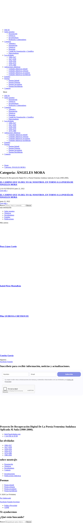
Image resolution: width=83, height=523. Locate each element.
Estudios (7, 77)
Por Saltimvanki (5, 498)
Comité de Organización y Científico (21, 51)
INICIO (7, 30)
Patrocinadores (14, 53)
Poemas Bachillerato (16, 86)
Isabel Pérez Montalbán (10, 286)
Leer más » (4, 190)
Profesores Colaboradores (17, 40)
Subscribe (69, 374)
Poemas (7, 78)
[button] (41, 92)
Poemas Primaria (14, 82)
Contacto (7, 88)
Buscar (2, 205)
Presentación (13, 34)
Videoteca (12, 43)
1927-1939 (12, 59)
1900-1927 (12, 57)
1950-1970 (12, 63)
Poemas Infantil (14, 80)
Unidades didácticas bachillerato (20, 75)
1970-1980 (12, 65)
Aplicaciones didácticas (12, 67)
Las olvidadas (9, 55)
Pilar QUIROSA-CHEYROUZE (14, 316)
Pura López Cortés (8, 246)
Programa (12, 49)
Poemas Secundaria (15, 84)
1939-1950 (12, 61)
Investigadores (13, 38)
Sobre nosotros (9, 32)
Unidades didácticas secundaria (19, 73)
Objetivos (12, 36)
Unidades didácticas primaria (18, 71)
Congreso (7, 41)
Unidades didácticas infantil (18, 69)
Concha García (7, 355)
